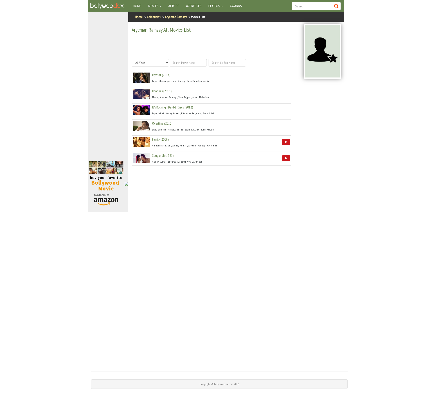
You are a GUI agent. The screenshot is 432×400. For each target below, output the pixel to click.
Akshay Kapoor (172, 113)
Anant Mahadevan (201, 97)
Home (139, 5)
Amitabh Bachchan (161, 145)
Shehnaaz (173, 161)
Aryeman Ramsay (176, 17)
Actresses (194, 5)
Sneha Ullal (208, 113)
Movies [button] (153, 5)
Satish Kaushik (192, 129)
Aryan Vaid (205, 81)
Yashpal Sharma (175, 129)
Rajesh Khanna (159, 81)
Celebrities (154, 17)
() (161, 75)
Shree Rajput (184, 97)
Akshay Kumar (179, 145)
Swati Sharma (159, 129)
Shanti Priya (185, 161)
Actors (173, 5)
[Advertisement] (108, 88)
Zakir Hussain (207, 129)
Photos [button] (214, 5)
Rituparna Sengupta (191, 113)
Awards (236, 5)
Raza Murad (193, 81)
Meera (155, 97)
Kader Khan (212, 145)
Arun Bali (197, 161)
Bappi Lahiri (158, 113)
